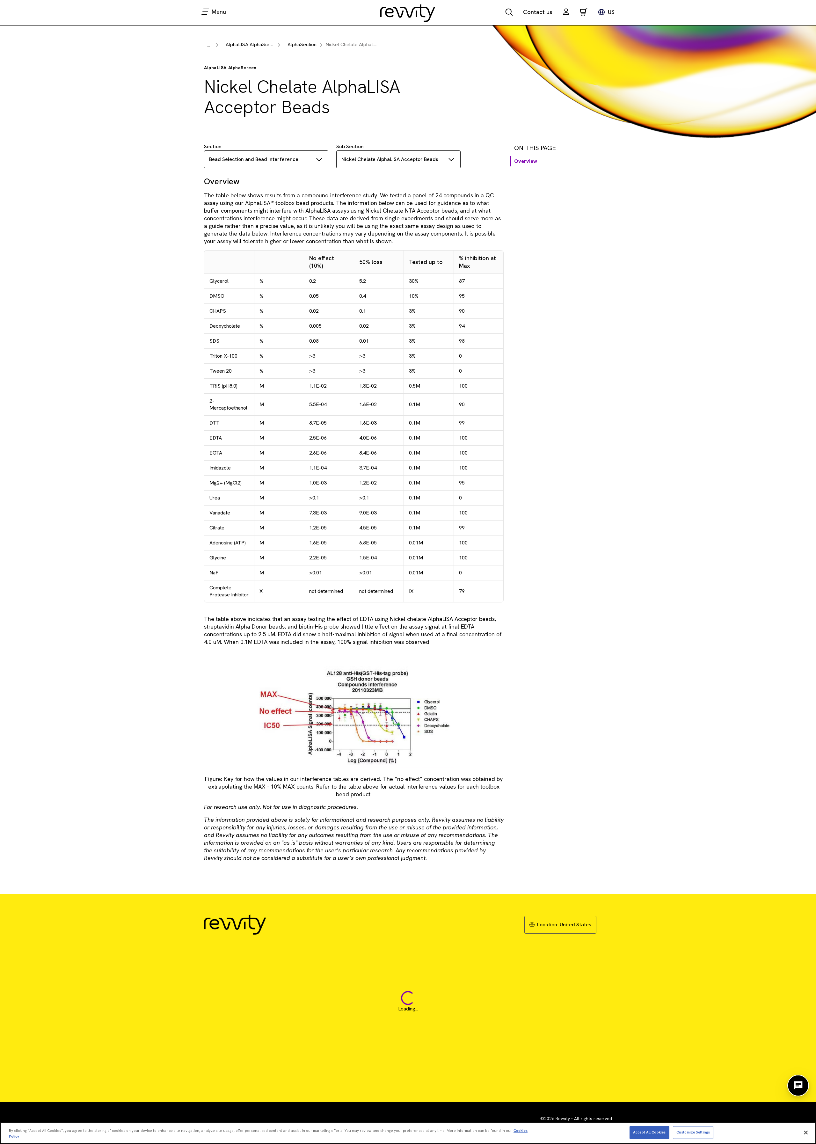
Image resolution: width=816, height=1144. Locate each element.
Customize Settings (693, 1132)
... (208, 45)
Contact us (537, 12)
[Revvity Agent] (798, 1085)
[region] (408, 1133)
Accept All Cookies (649, 1132)
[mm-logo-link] (408, 13)
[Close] (806, 1133)
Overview (525, 161)
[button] (566, 12)
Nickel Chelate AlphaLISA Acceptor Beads (389, 159)
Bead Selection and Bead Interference (253, 159)
